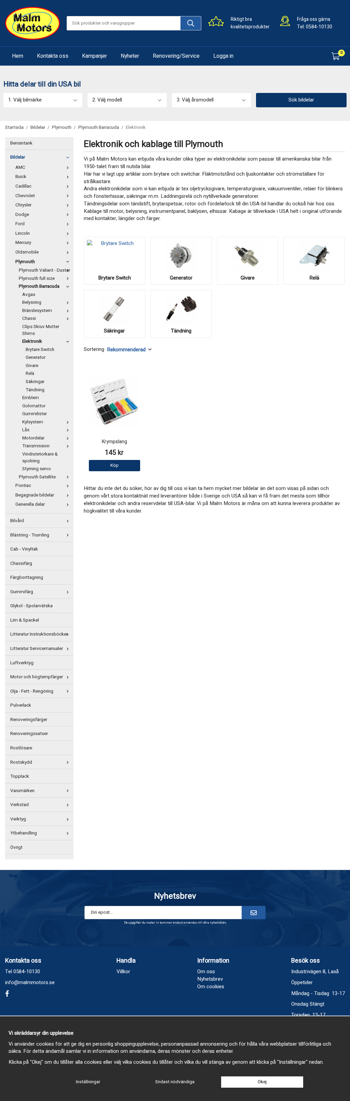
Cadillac (23, 186)
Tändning (35, 389)
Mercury (23, 242)
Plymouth (25, 261)
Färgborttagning (26, 577)
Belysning (31, 302)
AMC (20, 167)
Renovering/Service (176, 56)
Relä (30, 373)
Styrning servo (36, 468)
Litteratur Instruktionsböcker (39, 634)
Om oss (206, 971)
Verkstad (19, 804)
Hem (17, 56)
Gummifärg (21, 591)
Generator (35, 357)
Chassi (29, 318)
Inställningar (88, 1081)
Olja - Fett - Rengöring (31, 691)
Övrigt (16, 847)
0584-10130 (319, 26)
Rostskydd (21, 762)
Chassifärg (21, 563)
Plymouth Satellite (37, 477)
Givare (32, 365)
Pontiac (23, 485)
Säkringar (35, 381)
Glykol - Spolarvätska (31, 605)
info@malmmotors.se (30, 982)
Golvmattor (33, 406)
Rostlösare (21, 748)
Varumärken (22, 790)
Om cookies (210, 986)
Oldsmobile (27, 252)
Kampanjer (94, 56)
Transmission (36, 446)
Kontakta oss (52, 56)
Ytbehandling (23, 833)
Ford (20, 223)
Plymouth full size (37, 278)
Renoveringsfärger (28, 719)
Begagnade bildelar (34, 495)
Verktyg (18, 819)
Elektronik (32, 341)
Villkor (123, 971)
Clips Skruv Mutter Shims (40, 330)
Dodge (22, 214)
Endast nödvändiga (175, 1081)
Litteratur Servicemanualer (36, 648)
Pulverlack (20, 705)
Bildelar (17, 157)
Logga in (223, 56)
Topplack (19, 776)
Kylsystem (32, 422)
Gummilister (34, 413)
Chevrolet (25, 195)
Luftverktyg (21, 663)
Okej (262, 1081)
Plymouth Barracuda (39, 286)
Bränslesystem (37, 310)
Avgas (28, 294)
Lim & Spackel (24, 620)
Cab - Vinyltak (24, 549)
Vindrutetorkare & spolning (40, 457)
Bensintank (21, 143)
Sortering (94, 349)
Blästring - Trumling (29, 535)
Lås (25, 429)
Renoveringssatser (29, 733)
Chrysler (23, 205)
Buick (20, 176)
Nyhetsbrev (210, 979)
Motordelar (33, 438)
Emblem (30, 397)
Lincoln (22, 233)
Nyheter (130, 56)
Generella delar (30, 504)
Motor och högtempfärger (36, 677)
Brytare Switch (40, 349)
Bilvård (17, 520)
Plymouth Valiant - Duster (44, 270)
